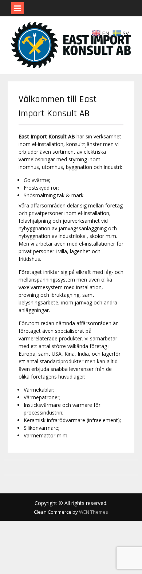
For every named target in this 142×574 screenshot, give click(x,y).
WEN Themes (93, 512)
